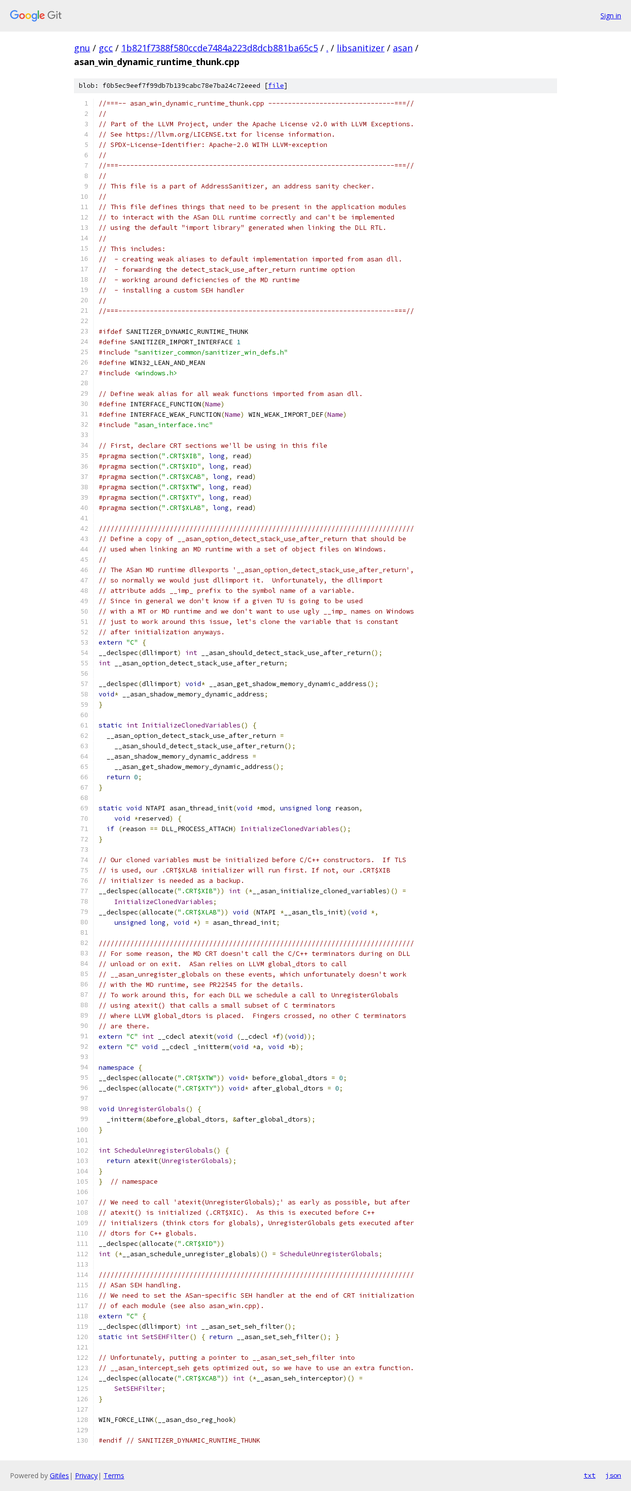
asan (403, 48)
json (613, 1475)
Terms (114, 1475)
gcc (106, 48)
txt (590, 1475)
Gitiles (59, 1475)
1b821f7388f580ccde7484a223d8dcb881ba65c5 (219, 48)
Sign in (610, 15)
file (276, 85)
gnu (82, 48)
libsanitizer (361, 48)
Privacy (86, 1475)
